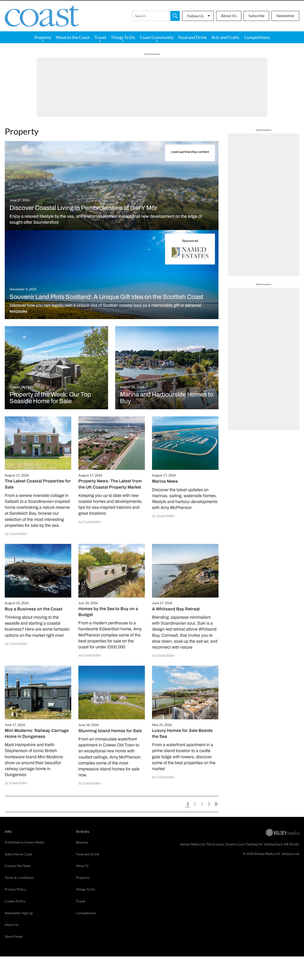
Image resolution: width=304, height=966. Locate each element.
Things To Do (123, 37)
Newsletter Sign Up (19, 913)
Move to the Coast (73, 37)
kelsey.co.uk (290, 854)
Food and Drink (192, 37)
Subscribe (256, 15)
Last (216, 804)
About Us (229, 15)
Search (175, 16)
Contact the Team (18, 866)
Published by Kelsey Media (24, 842)
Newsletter (285, 15)
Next (209, 804)
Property (42, 37)
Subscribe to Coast (18, 854)
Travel (100, 37)
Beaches (82, 842)
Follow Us (195, 16)
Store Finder (14, 936)
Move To (82, 866)
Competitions (257, 37)
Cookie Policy (15, 901)
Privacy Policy (15, 889)
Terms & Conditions (19, 878)
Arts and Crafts (225, 37)
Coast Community (157, 37)
